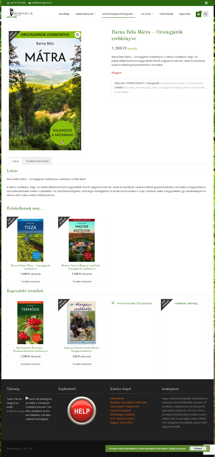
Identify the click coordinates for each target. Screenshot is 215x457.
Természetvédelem (194, 83)
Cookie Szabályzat (120, 410)
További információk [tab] (37, 161)
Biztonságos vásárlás (122, 414)
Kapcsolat (184, 13)
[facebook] (206, 3)
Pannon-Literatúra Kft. (194, 87)
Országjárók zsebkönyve (171, 87)
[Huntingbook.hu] (21, 13)
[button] (78, 35)
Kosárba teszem (30, 364)
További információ (177, 448)
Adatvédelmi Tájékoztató (124, 406)
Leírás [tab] (15, 161)
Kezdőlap (64, 13)
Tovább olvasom (30, 281)
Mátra (155, 87)
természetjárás (121, 92)
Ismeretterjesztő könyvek (117, 13)
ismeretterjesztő (143, 87)
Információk (166, 13)
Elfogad (198, 448)
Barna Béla (129, 87)
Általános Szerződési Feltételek (128, 402)
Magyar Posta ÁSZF (121, 422)
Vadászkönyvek (84, 13)
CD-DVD (146, 13)
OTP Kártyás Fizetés (122, 418)
